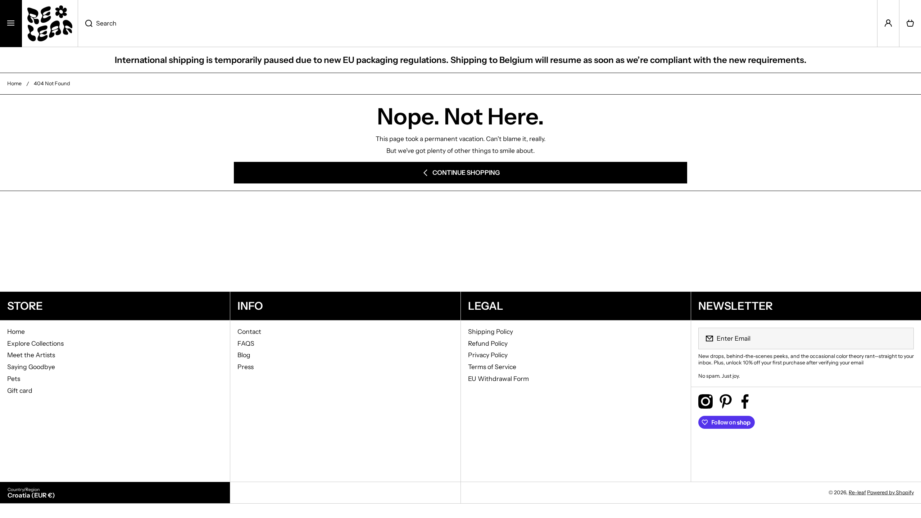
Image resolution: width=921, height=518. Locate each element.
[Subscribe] (904, 338)
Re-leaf (857, 492)
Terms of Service (492, 367)
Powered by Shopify (890, 492)
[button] (910, 23)
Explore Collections (35, 343)
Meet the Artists (31, 355)
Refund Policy (488, 343)
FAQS (245, 343)
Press (245, 367)
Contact (249, 331)
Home (14, 83)
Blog (243, 355)
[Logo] (50, 23)
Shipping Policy (490, 331)
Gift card (19, 390)
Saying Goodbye (31, 367)
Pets (13, 378)
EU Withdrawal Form (498, 378)
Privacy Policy (488, 355)
